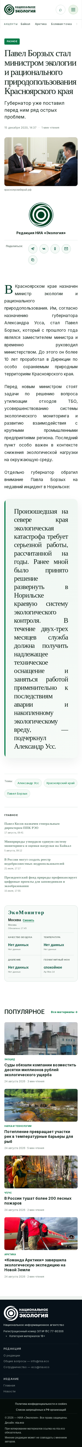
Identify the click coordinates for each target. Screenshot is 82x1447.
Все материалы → (64, 1012)
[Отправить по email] (66, 248)
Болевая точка (61, 24)
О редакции (11, 1355)
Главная (9, 1385)
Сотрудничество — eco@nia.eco (26, 1367)
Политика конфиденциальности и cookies (41, 1403)
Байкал (25, 24)
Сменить (28, 920)
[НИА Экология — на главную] (20, 9)
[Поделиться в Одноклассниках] (55, 248)
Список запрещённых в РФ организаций (41, 1409)
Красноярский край (61, 783)
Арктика (41, 24)
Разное (12, 41)
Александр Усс (28, 783)
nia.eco (19, 1422)
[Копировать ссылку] (32, 260)
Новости (9, 1391)
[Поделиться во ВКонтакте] (44, 248)
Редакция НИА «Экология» (41, 233)
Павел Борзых (17, 793)
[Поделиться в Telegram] (32, 248)
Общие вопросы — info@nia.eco (26, 1361)
